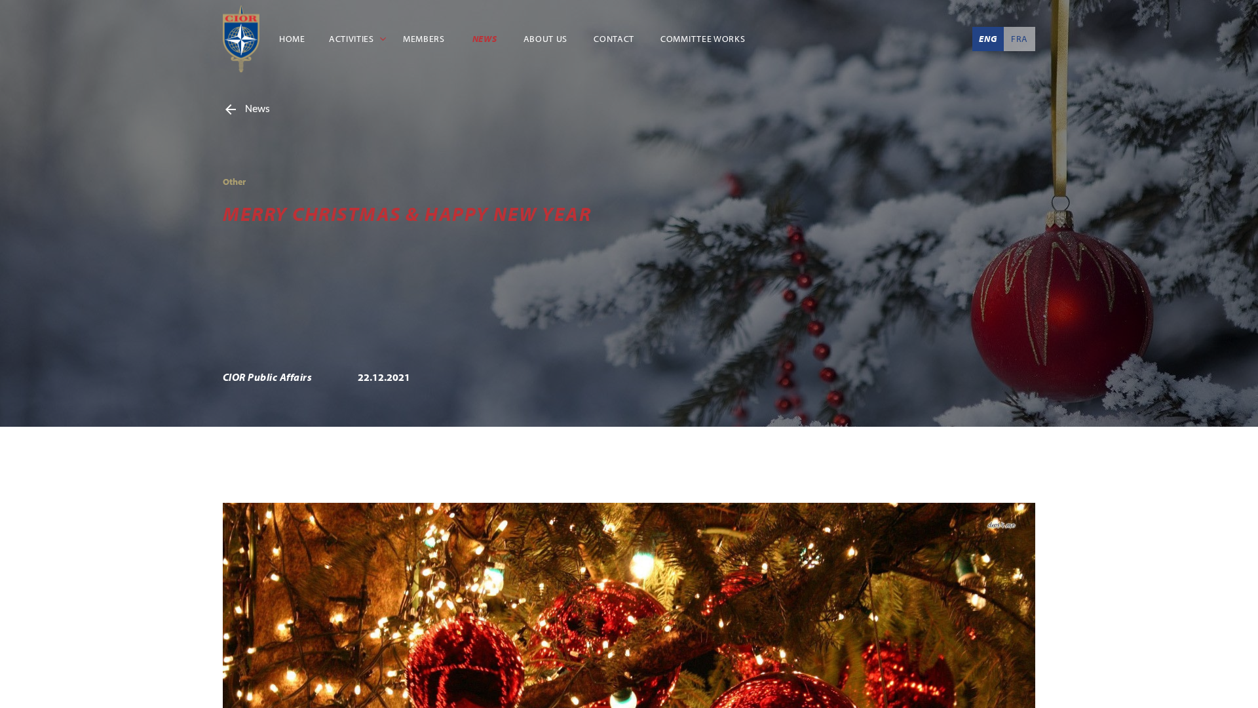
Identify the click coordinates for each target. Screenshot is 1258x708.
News (488, 39)
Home (292, 39)
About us (549, 39)
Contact (617, 39)
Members (427, 39)
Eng (988, 39)
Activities (356, 39)
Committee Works (707, 39)
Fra (1019, 39)
